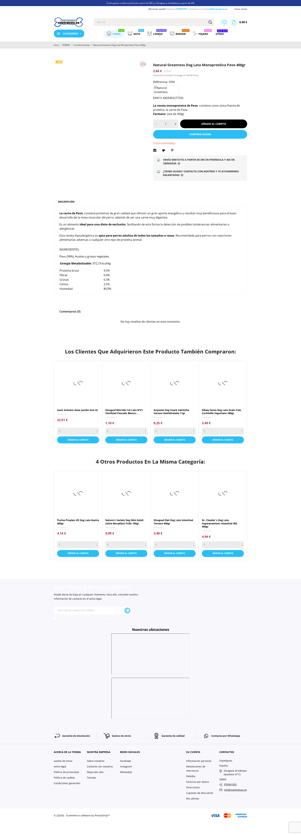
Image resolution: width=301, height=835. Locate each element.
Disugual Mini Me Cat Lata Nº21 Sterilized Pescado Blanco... (124, 411)
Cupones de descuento (199, 793)
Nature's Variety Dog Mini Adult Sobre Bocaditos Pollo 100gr (124, 521)
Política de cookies (64, 777)
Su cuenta (193, 752)
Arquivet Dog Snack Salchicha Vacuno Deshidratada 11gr (171, 411)
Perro (118, 33)
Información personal (198, 761)
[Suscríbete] (127, 610)
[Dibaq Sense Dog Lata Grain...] (220, 401)
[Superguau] (71, 22)
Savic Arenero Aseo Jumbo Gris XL (77, 410)
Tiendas (91, 777)
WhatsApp (126, 772)
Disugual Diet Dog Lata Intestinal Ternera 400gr (173, 521)
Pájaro (205, 33)
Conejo (159, 33)
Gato (138, 33)
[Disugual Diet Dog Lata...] (171, 511)
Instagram (126, 766)
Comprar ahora (200, 134)
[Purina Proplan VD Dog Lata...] (75, 511)
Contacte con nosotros (100, 766)
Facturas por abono (197, 781)
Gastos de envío (63, 761)
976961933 (181, 8)
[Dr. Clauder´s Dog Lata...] (220, 511)
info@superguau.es (217, 8)
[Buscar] (210, 22)
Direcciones (193, 787)
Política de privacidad (66, 772)
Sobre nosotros (96, 761)
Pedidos (190, 776)
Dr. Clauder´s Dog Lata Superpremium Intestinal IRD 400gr (219, 523)
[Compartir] (155, 150)
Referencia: (160, 82)
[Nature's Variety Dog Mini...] (123, 511)
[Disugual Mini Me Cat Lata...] (123, 401)
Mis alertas (192, 798)
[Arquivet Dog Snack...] (171, 401)
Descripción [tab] (66, 201)
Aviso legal (60, 766)
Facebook (125, 761)
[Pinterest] (172, 150)
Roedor (182, 33)
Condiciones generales (67, 783)
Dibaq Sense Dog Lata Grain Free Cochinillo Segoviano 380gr (221, 411)
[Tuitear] (163, 150)
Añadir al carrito (213, 123)
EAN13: (157, 98)
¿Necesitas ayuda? (157, 8)
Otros (221, 33)
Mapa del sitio (95, 772)
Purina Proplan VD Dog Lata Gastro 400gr (78, 521)
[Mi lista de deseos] (224, 22)
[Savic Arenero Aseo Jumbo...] (75, 401)
